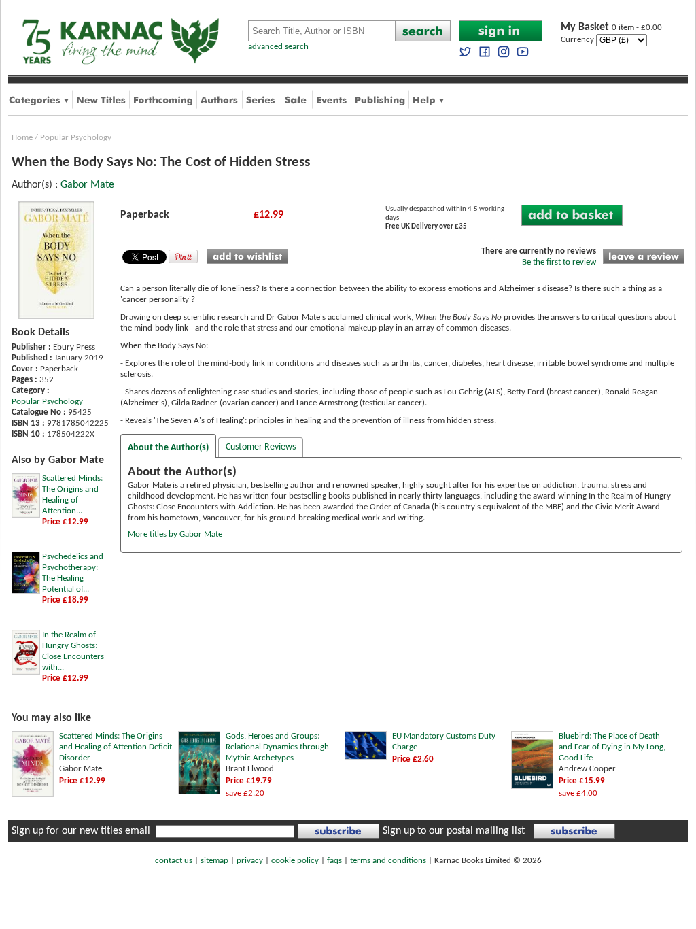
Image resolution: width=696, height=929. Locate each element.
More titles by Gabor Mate (175, 534)
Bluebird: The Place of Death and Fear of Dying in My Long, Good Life (612, 747)
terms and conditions (388, 860)
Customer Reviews (261, 447)
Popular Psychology (75, 137)
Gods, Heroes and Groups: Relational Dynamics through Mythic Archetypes (277, 747)
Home (22, 137)
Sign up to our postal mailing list (454, 831)
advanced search (278, 46)
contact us (173, 860)
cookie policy (295, 860)
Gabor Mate (87, 185)
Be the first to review (559, 262)
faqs (334, 860)
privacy (250, 860)
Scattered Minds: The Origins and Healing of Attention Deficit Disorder (115, 747)
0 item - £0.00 (611, 27)
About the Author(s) (168, 448)
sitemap (214, 860)
